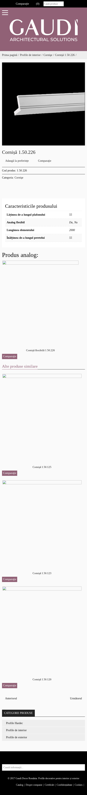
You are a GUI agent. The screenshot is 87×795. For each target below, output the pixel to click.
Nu (75, 222)
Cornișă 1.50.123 (42, 573)
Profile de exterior (16, 737)
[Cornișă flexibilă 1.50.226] (40, 301)
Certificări (49, 784)
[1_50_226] (43, 104)
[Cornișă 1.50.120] (42, 628)
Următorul (76, 698)
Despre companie (34, 784)
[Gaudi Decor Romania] (43, 30)
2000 (72, 230)
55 (70, 214)
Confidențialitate (64, 784)
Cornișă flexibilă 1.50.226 (40, 350)
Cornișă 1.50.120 (42, 679)
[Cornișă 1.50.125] (42, 416)
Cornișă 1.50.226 (65, 55)
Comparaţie (44, 160)
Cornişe (48, 55)
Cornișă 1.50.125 (42, 467)
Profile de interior (30, 55)
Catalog (19, 784)
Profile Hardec (14, 723)
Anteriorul (10, 698)
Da (71, 222)
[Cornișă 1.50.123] (42, 522)
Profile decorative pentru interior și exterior (58, 778)
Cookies (79, 784)
